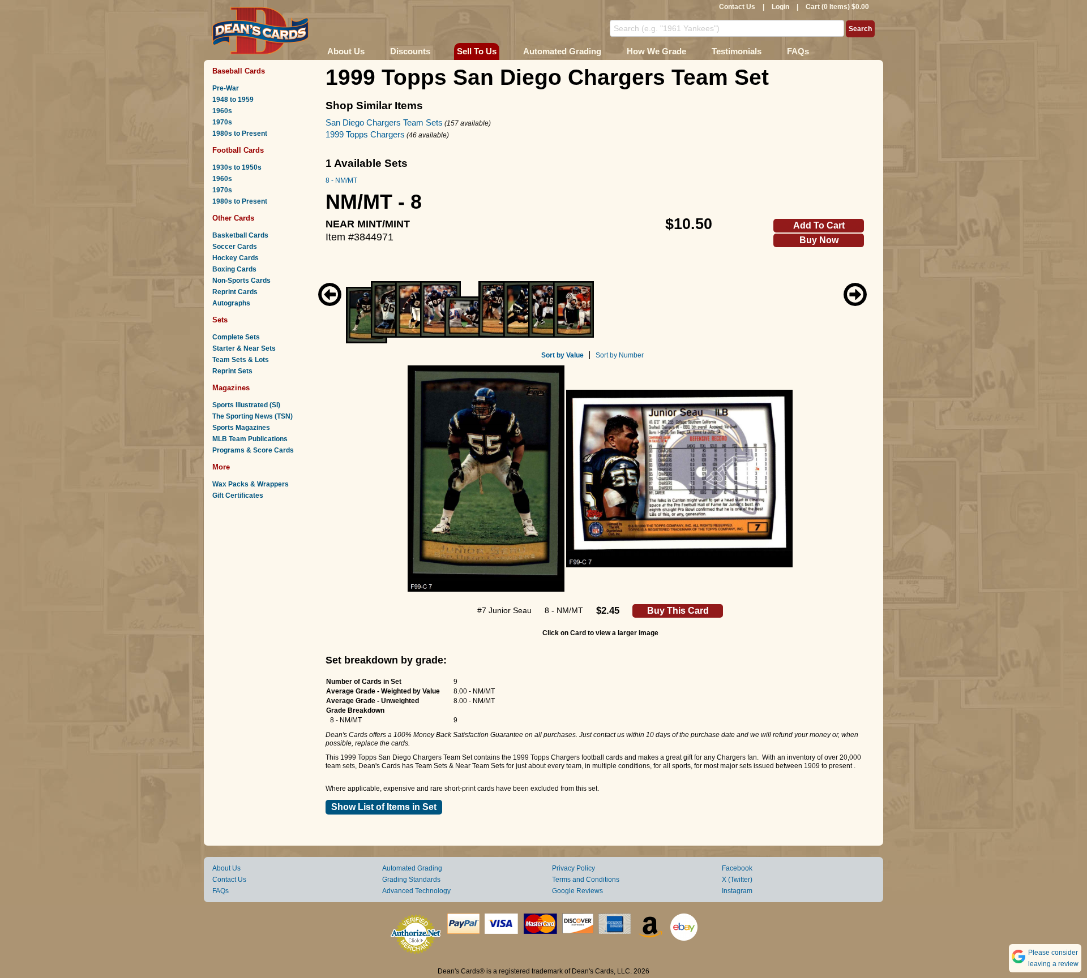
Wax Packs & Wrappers (250, 484)
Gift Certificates (237, 495)
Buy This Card (678, 610)
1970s (222, 122)
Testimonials (736, 51)
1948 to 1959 (233, 100)
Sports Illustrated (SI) (246, 405)
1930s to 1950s (237, 167)
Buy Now (818, 240)
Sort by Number (620, 355)
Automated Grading (562, 51)
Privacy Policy (573, 868)
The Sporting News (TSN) (252, 416)
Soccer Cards (234, 247)
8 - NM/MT (341, 180)
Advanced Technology (416, 891)
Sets (220, 320)
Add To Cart (819, 225)
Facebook (737, 868)
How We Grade (656, 51)
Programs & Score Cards (253, 450)
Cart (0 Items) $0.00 (837, 7)
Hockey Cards (235, 258)
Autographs (231, 303)
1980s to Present (239, 133)
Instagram (737, 891)
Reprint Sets (232, 371)
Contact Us (737, 7)
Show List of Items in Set (383, 807)
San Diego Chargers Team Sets (384, 122)
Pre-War (225, 88)
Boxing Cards (234, 269)
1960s (222, 111)
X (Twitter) (737, 880)
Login (780, 7)
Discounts (410, 51)
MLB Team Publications (250, 439)
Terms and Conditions (585, 880)
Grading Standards (411, 880)
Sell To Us (477, 51)
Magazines (231, 388)
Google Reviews (577, 891)
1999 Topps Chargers (365, 134)
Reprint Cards (235, 292)
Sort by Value (562, 355)
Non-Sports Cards (241, 281)
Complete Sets (236, 337)
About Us (346, 51)
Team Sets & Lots (240, 360)
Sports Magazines (241, 428)
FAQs (798, 51)
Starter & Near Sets (244, 348)
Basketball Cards (240, 235)
